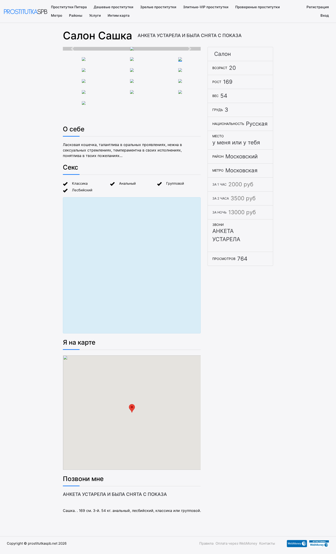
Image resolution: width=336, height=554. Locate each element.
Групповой (175, 183)
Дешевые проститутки (113, 7)
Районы (75, 15)
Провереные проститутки (257, 7)
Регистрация (318, 7)
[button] (73, 49)
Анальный (127, 183)
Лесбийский (82, 190)
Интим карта (119, 15)
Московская (241, 170)
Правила (206, 543)
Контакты (267, 543)
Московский (241, 156)
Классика (80, 183)
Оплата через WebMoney (236, 543)
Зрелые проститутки (158, 7)
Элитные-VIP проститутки (205, 7)
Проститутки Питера (69, 7)
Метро (56, 15)
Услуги (95, 15)
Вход (324, 15)
